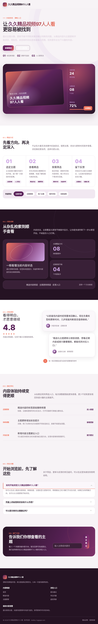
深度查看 (63, 194)
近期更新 (30, 194)
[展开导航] (92, 4)
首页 (4, 592)
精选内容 (6, 596)
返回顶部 (53, 599)
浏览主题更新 (23, 48)
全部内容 (19, 194)
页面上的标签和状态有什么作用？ (20, 502)
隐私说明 (85, 620)
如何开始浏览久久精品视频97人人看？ (22, 485)
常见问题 (53, 596)
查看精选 (8, 48)
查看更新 (90, 422)
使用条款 (92, 620)
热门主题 (41, 194)
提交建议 (90, 435)
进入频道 (90, 409)
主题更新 (6, 599)
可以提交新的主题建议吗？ (17, 511)
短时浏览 (52, 194)
